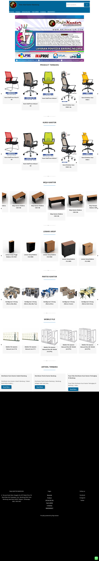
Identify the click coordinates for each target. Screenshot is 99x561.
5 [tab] (49, 116)
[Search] (87, 5)
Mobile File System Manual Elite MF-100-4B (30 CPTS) (49, 347)
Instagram (82, 498)
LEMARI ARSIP (49, 231)
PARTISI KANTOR (49, 276)
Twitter (82, 500)
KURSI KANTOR (49, 122)
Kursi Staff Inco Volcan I (11, 98)
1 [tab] (44, 116)
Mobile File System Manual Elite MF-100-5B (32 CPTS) (68, 345)
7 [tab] (52, 116)
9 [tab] (55, 116)
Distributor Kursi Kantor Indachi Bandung (14, 376)
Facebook (82, 495)
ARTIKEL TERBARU (49, 367)
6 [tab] (51, 116)
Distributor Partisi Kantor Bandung (45, 376)
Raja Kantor (55, 515)
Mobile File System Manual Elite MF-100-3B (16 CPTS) (11, 349)
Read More (6, 387)
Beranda (11, 11)
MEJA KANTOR (49, 182)
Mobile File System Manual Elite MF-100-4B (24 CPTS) (30, 347)
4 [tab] (48, 116)
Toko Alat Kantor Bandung (29, 5)
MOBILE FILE (49, 319)
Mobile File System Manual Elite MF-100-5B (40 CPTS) (87, 345)
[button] (1, 93)
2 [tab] (45, 116)
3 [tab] (46, 116)
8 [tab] (53, 116)
